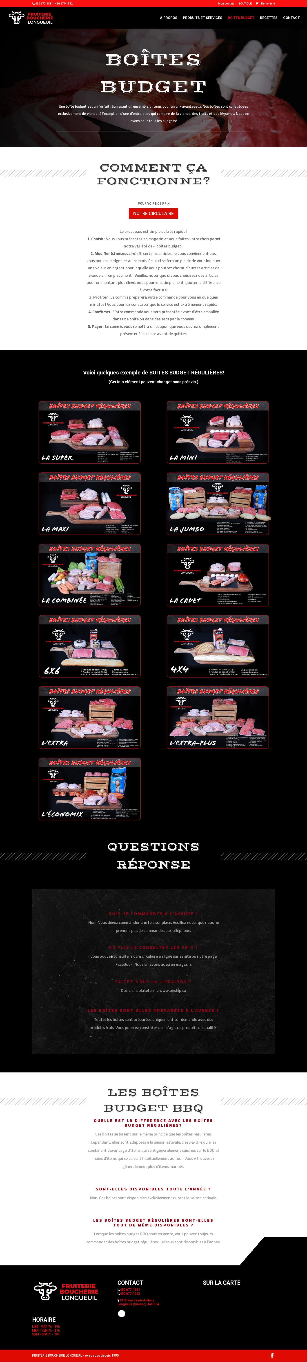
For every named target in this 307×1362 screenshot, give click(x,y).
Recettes (269, 18)
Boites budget (241, 18)
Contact (291, 18)
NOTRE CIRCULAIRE (153, 213)
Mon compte (226, 3)
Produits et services (202, 18)
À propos (168, 18)
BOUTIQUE (245, 3)
